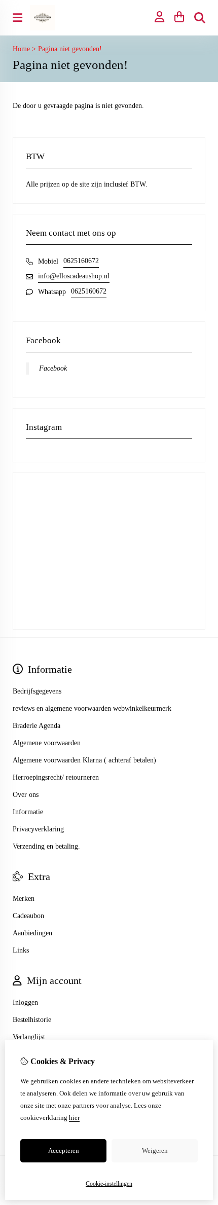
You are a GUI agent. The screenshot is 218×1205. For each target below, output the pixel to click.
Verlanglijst (29, 1037)
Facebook (53, 368)
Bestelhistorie (32, 1020)
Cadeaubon (28, 916)
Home (21, 49)
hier (74, 1117)
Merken (23, 898)
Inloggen (25, 1002)
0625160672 (81, 261)
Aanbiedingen (32, 933)
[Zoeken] (199, 17)
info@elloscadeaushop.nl (74, 276)
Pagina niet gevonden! (70, 49)
